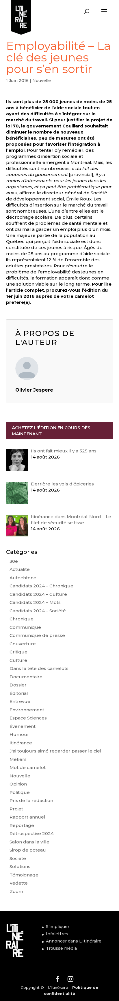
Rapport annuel (27, 817)
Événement (23, 726)
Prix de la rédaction (31, 800)
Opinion (18, 784)
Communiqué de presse (37, 635)
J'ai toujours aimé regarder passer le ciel (55, 751)
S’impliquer (57, 926)
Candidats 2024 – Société (38, 610)
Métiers (18, 759)
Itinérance (21, 743)
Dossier (18, 685)
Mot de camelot (28, 767)
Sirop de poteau (28, 850)
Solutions (20, 866)
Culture (18, 660)
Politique (20, 792)
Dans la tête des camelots (39, 668)
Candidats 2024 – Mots (35, 602)
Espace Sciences (28, 718)
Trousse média (61, 948)
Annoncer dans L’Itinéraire (73, 941)
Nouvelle (41, 80)
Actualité (20, 569)
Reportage (22, 825)
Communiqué (25, 627)
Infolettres (57, 933)
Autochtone (23, 577)
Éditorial (19, 693)
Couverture (23, 643)
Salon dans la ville (29, 842)
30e (14, 561)
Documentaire (26, 676)
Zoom (16, 891)
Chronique (22, 619)
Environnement (27, 710)
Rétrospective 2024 (32, 833)
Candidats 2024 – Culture (38, 594)
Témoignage (24, 875)
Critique (18, 652)
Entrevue (20, 701)
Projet (16, 809)
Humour (19, 734)
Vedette (19, 883)
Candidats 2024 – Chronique (41, 586)
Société (18, 858)
